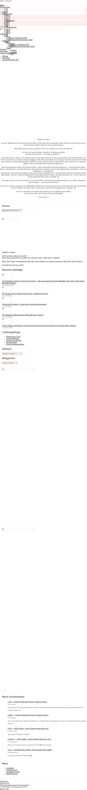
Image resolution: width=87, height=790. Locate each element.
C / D (8, 18)
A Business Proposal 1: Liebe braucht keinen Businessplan (24, 304)
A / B (6, 9)
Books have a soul (13, 337)
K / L (6, 19)
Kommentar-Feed (13, 772)
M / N (6, 22)
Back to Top (4, 789)
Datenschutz (4, 783)
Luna (9, 702)
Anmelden (10, 768)
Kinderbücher (11, 27)
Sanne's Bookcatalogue (15, 344)
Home (4, 12)
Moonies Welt (11, 342)
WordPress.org (12, 774)
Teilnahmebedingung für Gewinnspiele (14, 785)
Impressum (4, 781)
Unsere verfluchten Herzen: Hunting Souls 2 (30, 702)
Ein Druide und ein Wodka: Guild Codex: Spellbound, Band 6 (25, 294)
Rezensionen (5, 7)
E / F (8, 20)
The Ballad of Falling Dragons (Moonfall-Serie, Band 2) (23, 315)
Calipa (10, 715)
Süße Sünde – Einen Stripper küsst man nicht (31, 728)
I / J (5, 17)
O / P (6, 24)
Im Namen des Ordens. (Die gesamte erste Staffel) (33, 750)
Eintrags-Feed (11, 770)
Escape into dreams (13, 340)
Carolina (11, 739)
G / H (6, 15)
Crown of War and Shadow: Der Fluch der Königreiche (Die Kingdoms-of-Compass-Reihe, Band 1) (39, 326)
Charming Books (12, 338)
